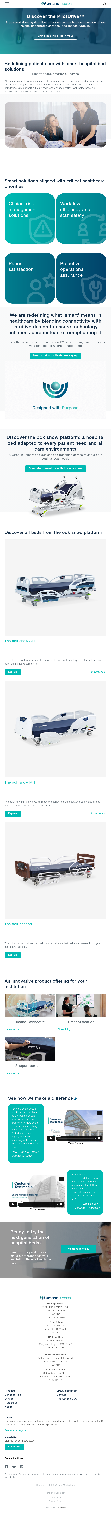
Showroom (96, 672)
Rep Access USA (67, 1399)
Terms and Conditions (55, 1493)
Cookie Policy (55, 1501)
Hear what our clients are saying (55, 355)
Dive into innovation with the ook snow (55, 468)
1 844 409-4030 (55, 1318)
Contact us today (78, 1249)
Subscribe (14, 1447)
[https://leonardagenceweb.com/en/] (61, 1508)
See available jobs (15, 1431)
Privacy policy (55, 1497)
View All (11, 1030)
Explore (12, 672)
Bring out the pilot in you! (55, 36)
